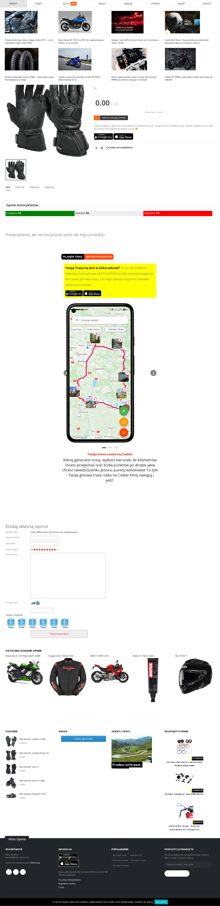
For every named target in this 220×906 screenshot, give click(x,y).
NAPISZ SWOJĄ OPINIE (114, 117)
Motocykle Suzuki (138, 860)
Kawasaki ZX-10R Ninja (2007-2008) (23, 655)
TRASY (102, 3)
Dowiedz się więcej (143, 901)
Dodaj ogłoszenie (84, 738)
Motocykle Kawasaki (121, 865)
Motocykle (115, 74)
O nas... (62, 887)
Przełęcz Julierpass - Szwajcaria (126, 767)
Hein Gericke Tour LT (29, 767)
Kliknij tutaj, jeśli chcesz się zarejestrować (57, 532)
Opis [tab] (8, 187)
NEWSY (13, 3)
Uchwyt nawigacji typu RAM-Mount (184, 794)
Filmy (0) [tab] (19, 187)
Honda (61, 37)
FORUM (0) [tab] (34, 187)
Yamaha (8, 37)
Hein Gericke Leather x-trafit (32, 739)
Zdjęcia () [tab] (49, 187)
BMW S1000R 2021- (100, 655)
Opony (7, 74)
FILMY (38, 3)
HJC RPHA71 (181, 655)
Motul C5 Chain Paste (143, 655)
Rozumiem (161, 901)
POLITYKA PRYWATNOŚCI (70, 880)
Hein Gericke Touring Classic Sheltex (35, 753)
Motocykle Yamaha (120, 860)
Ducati (114, 37)
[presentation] (10, 114)
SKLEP (181, 3)
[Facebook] (96, 148)
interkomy (169, 37)
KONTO (207, 3)
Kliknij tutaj (35, 862)
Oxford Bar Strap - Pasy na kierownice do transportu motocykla (184, 829)
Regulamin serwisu (67, 883)
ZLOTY (69, 3)
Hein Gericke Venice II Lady (31, 780)
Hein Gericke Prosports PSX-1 (33, 794)
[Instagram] (23, 872)
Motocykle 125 (136, 855)
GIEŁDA (128, 3)
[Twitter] (101, 148)
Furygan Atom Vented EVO (61, 655)
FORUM (155, 3)
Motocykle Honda (120, 855)
